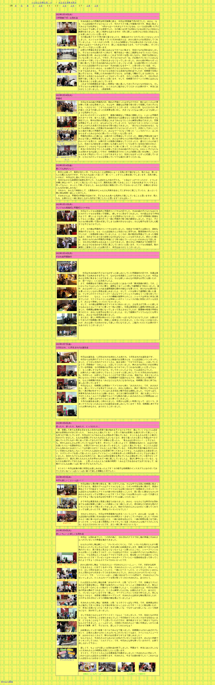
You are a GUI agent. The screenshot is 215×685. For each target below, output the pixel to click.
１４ (72, 6)
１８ (88, 6)
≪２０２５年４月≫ (67, 2)
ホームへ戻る (7, 682)
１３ (64, 6)
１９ (96, 6)
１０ (41, 6)
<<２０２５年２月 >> (42, 2)
